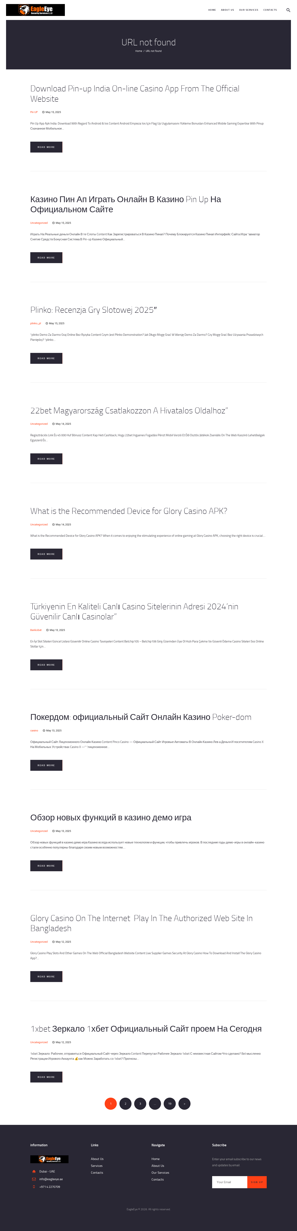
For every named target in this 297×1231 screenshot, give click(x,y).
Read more (46, 147)
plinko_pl (35, 323)
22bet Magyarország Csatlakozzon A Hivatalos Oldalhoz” (129, 410)
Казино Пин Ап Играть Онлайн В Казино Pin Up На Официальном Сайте (125, 204)
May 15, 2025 (53, 112)
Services (96, 1165)
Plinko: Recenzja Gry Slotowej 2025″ (93, 309)
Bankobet (36, 630)
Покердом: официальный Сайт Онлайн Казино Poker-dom (141, 717)
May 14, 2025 (63, 423)
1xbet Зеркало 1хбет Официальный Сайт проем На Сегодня (146, 1028)
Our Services (160, 1172)
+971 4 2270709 (49, 1187)
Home (138, 51)
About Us (97, 1159)
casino (34, 730)
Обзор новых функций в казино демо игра (110, 817)
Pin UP (34, 112)
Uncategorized (39, 222)
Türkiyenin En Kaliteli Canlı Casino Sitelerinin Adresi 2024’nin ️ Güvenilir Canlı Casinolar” (135, 611)
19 (171, 1103)
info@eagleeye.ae (51, 1179)
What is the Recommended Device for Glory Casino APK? (128, 511)
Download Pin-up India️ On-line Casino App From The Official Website (135, 93)
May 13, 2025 (57, 630)
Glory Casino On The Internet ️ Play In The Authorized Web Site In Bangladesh (141, 923)
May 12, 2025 (63, 941)
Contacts (97, 1172)
